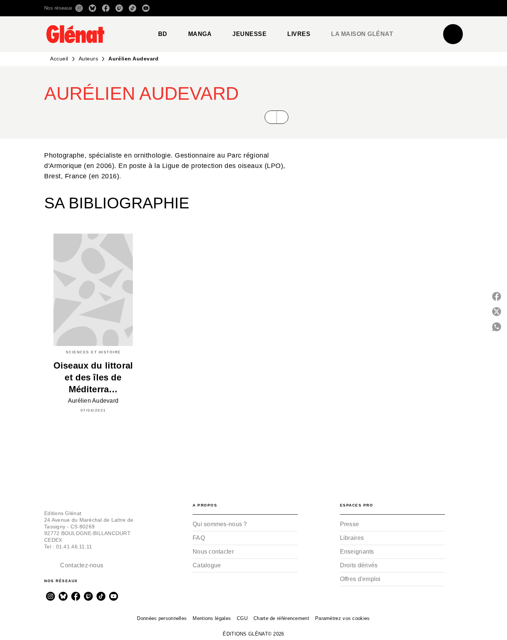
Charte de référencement (281, 618)
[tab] (162, 34)
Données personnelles (162, 618)
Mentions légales (212, 618)
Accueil (59, 59)
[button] (358, 8)
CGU (242, 618)
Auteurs (88, 59)
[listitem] (79, 8)
